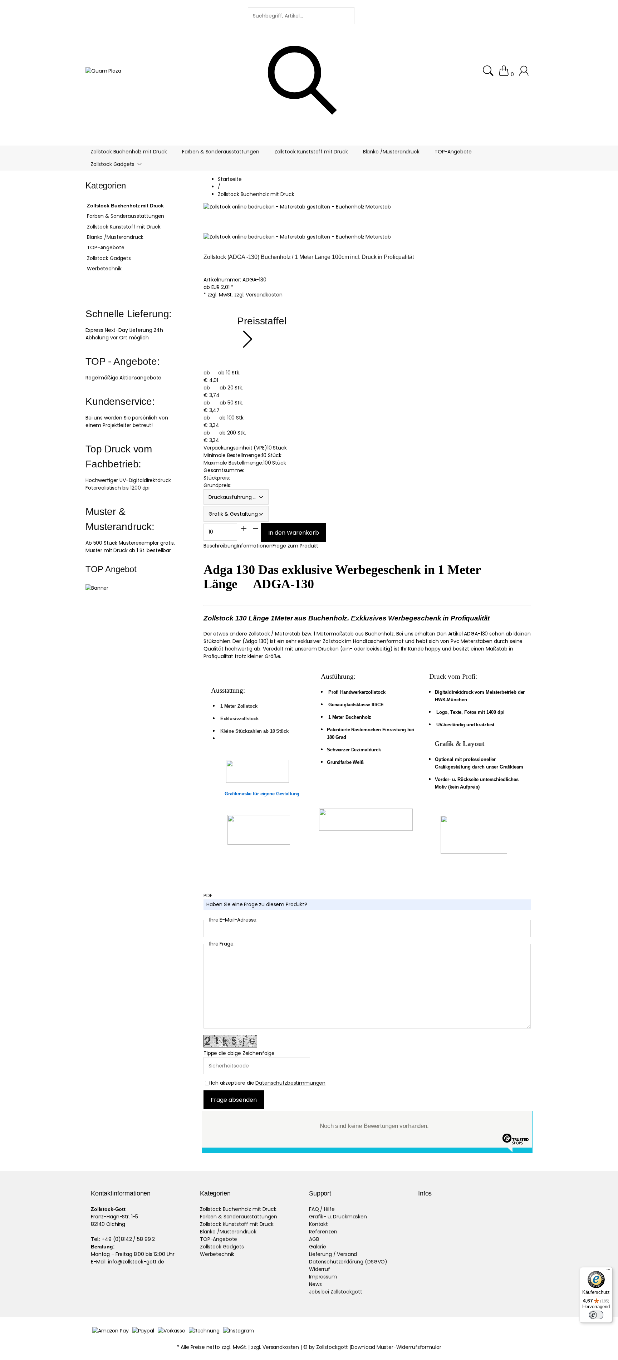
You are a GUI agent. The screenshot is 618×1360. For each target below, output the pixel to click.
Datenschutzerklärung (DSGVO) (348, 1261)
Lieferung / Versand (333, 1254)
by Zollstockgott (328, 1347)
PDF (207, 895)
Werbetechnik (104, 268)
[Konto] (525, 74)
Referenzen (323, 1231)
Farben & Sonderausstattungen (125, 216)
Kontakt (318, 1224)
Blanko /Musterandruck (115, 237)
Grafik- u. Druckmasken (338, 1216)
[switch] (596, 1315)
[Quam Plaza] (103, 71)
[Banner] (96, 587)
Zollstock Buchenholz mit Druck (125, 205)
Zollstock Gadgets (109, 258)
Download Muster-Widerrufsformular (396, 1347)
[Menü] (608, 1271)
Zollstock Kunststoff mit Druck (124, 226)
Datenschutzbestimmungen (290, 1082)
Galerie (317, 1246)
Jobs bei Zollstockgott (335, 1291)
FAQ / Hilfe (321, 1209)
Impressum (323, 1276)
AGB (314, 1239)
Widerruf (319, 1269)
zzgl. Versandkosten (258, 294)
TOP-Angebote (105, 247)
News (315, 1284)
